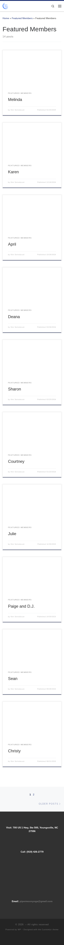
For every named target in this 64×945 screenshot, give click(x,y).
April (12, 244)
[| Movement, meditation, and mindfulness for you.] (6, 6)
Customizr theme (50, 929)
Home (6, 18)
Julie (12, 534)
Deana (14, 317)
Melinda (15, 99)
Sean (12, 678)
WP (19, 929)
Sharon (14, 389)
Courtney (16, 461)
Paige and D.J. (21, 606)
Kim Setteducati (18, 110)
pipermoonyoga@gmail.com (36, 901)
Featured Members (22, 18)
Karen (13, 172)
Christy (14, 751)
